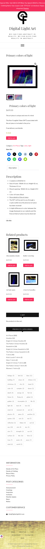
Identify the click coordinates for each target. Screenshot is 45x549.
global (30, 397)
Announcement (11, 488)
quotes (11, 418)
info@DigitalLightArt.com (16, 514)
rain (21, 418)
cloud (31, 384)
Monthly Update (11, 497)
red (29, 418)
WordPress (29, 546)
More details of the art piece (18, 197)
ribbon (23, 423)
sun (29, 431)
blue (29, 375)
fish (30, 393)
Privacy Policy (10, 476)
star (10, 431)
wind (10, 444)
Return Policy (10, 473)
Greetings (9, 490)
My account (16, 535)
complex (20, 388)
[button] (35, 64)
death (10, 393)
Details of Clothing (12, 471)
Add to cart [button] (11, 265)
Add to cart (11, 138)
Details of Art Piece (12, 469)
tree (10, 440)
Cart (32, 532)
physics (11, 414)
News (8, 499)
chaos (21, 380)
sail (31, 423)
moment (20, 410)
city (22, 384)
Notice (8, 501)
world (19, 444)
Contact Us (29, 535)
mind (10, 410)
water (19, 440)
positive (31, 414)
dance (31, 388)
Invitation (9, 494)
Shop (13, 532)
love (27, 406)
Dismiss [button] (26, 8)
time (29, 436)
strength (20, 431)
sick (19, 427)
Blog (22, 538)
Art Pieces (16, 146)
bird (20, 375)
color (26, 146)
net (30, 410)
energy (20, 393)
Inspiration (9, 492)
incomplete (22, 401)
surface (11, 436)
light (29, 146)
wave (29, 440)
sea (10, 427)
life (33, 401)
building (11, 380)
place (21, 414)
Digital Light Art (22, 28)
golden (11, 401)
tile (20, 436)
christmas (12, 384)
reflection (12, 423)
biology (11, 375)
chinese (32, 380)
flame (10, 397)
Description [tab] (13, 168)
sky (27, 427)
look (18, 406)
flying (20, 397)
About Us (22, 532)
